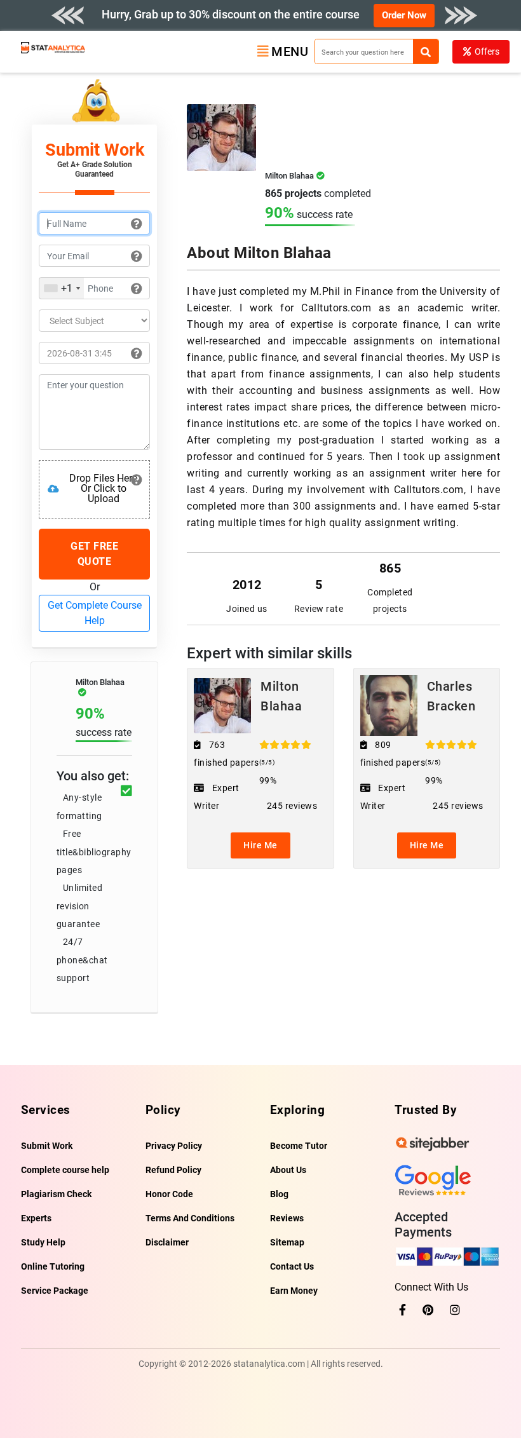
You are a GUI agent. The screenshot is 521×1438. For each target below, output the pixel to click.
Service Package (54, 1290)
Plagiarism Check (56, 1194)
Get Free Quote (94, 553)
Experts (36, 1218)
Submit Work (46, 1146)
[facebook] (402, 1310)
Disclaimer (167, 1242)
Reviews (287, 1218)
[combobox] (61, 288)
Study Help (43, 1242)
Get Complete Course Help (95, 613)
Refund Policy (173, 1170)
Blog (279, 1194)
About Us (288, 1170)
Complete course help (65, 1170)
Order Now (404, 15)
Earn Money (294, 1290)
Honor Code (169, 1194)
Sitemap (287, 1242)
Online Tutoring (53, 1266)
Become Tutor (298, 1146)
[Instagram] (455, 1310)
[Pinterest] (428, 1310)
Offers (487, 51)
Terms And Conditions (189, 1218)
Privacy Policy (173, 1146)
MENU (289, 51)
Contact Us (292, 1266)
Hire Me (260, 845)
